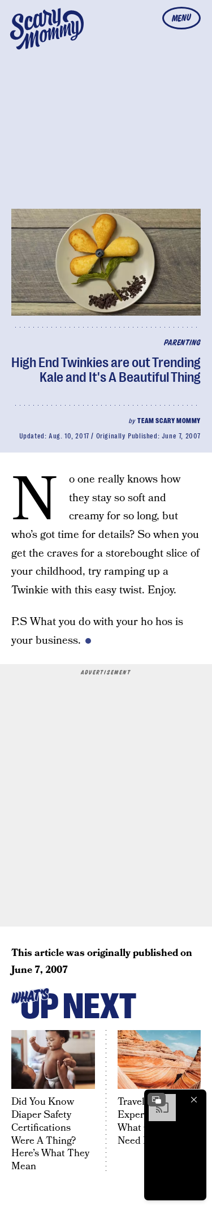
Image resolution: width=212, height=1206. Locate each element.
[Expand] (157, 1099)
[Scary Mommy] (47, 28)
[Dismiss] (194, 1099)
